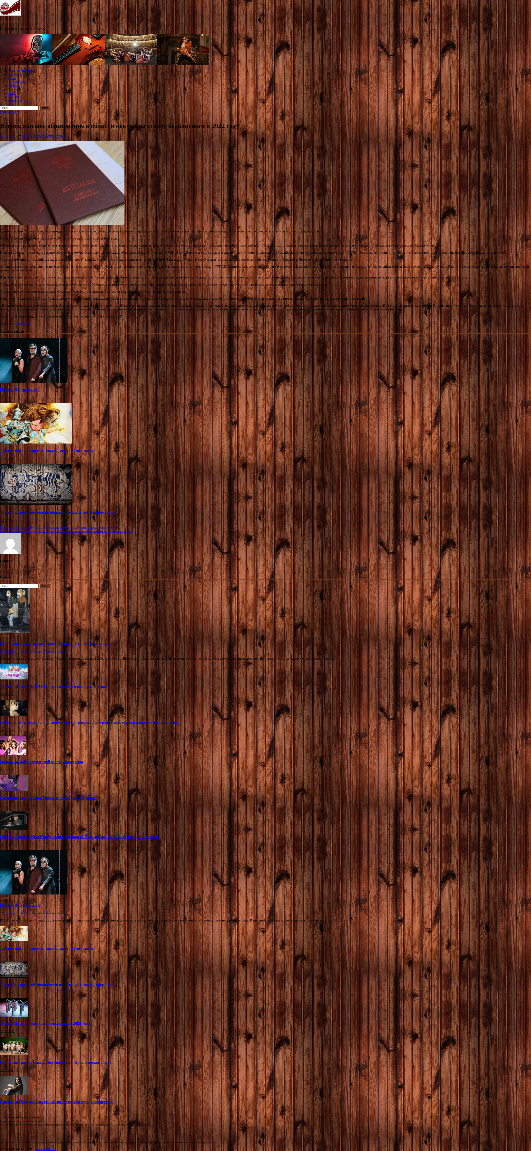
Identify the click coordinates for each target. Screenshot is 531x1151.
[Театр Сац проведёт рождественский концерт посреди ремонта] (36, 504)
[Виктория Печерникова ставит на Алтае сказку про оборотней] (14, 1094)
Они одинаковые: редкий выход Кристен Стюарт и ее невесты (56, 643)
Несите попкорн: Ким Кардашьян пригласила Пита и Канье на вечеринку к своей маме (79, 837)
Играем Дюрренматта (20, 390)
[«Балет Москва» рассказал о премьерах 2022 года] (14, 1015)
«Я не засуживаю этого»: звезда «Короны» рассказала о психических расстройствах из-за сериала (88, 722)
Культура (14, 74)
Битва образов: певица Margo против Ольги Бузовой (48, 798)
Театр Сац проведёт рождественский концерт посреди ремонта (56, 512)
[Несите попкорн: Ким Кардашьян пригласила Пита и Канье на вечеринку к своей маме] (14, 828)
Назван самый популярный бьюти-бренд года (41, 762)
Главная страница (20, 70)
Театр (12, 93)
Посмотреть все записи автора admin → (28, 569)
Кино (12, 78)
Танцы (13, 89)
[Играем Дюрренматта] (33, 381)
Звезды (13, 96)
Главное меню (10, 112)
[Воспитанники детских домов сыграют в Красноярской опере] (14, 1054)
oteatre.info (23, 323)
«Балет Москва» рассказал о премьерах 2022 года (45, 1023)
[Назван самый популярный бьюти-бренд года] (13, 754)
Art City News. (10, 21)
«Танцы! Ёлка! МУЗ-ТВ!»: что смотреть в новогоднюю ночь (55, 686)
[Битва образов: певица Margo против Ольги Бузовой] (14, 790)
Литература (16, 82)
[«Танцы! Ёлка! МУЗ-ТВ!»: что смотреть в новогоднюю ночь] (14, 678)
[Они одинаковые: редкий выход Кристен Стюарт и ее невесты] (15, 631)
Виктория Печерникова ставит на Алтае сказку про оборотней (56, 1102)
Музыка (13, 85)
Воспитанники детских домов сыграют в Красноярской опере (55, 1062)
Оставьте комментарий (48, 136)
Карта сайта (16, 100)
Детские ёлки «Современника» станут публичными (46, 450)
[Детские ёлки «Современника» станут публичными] (36, 442)
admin (26, 136)
